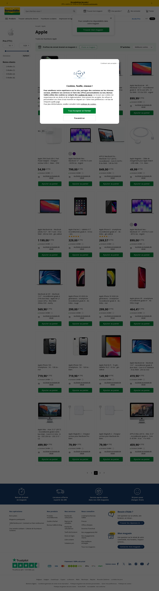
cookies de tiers (85, 95)
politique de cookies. (88, 104)
